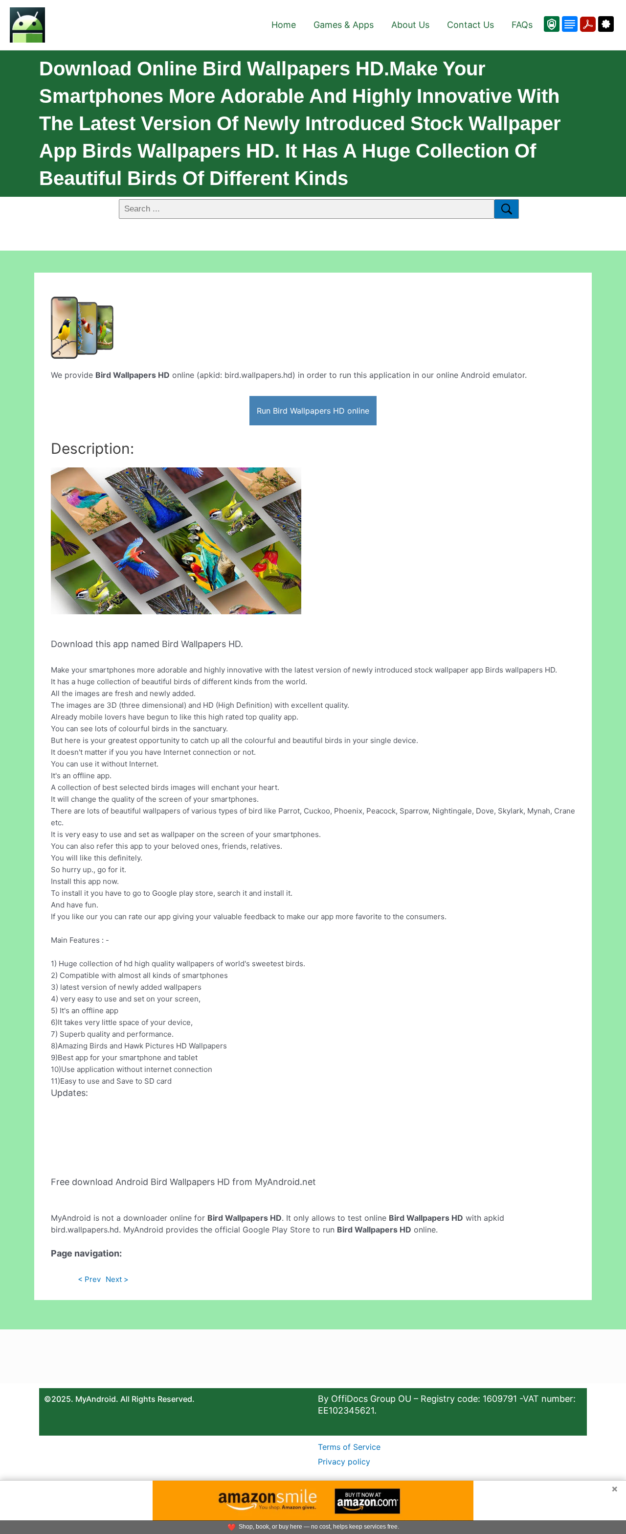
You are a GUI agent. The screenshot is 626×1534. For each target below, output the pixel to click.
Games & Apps (343, 25)
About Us (410, 25)
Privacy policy (344, 1461)
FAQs (522, 25)
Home (283, 25)
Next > (117, 1279)
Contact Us (470, 25)
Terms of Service (349, 1447)
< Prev (89, 1279)
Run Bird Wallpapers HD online (313, 411)
